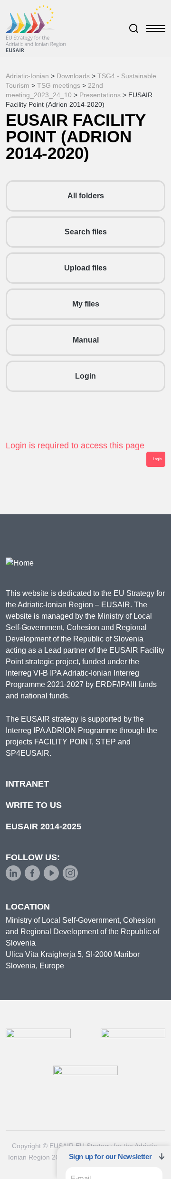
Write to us (34, 805)
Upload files (85, 268)
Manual (86, 340)
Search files (86, 232)
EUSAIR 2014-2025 (43, 826)
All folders (85, 196)
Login (85, 376)
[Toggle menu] (155, 28)
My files (85, 304)
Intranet (27, 784)
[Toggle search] (133, 28)
